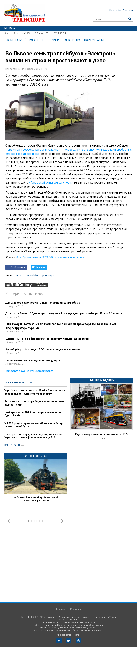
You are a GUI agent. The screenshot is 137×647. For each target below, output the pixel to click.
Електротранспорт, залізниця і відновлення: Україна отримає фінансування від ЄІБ (33, 435)
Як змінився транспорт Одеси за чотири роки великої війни (34, 402)
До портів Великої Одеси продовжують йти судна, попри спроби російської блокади (63, 313)
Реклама (60, 609)
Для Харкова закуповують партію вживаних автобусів (42, 303)
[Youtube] (78, 640)
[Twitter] (68, 640)
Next (62, 521)
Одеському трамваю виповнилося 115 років (101, 436)
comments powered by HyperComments (29, 370)
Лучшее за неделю (101, 380)
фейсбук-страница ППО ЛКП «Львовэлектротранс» (50, 257)
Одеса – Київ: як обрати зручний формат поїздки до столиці (47, 339)
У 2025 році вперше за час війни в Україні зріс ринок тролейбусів (34, 424)
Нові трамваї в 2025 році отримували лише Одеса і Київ (32, 413)
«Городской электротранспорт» (51, 182)
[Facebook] (59, 640)
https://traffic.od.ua (33, 13)
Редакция (75, 609)
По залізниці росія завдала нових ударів (32, 360)
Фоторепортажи (35, 456)
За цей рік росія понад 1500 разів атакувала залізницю (43, 349)
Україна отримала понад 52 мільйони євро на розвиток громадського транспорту (34, 392)
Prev (9, 521)
